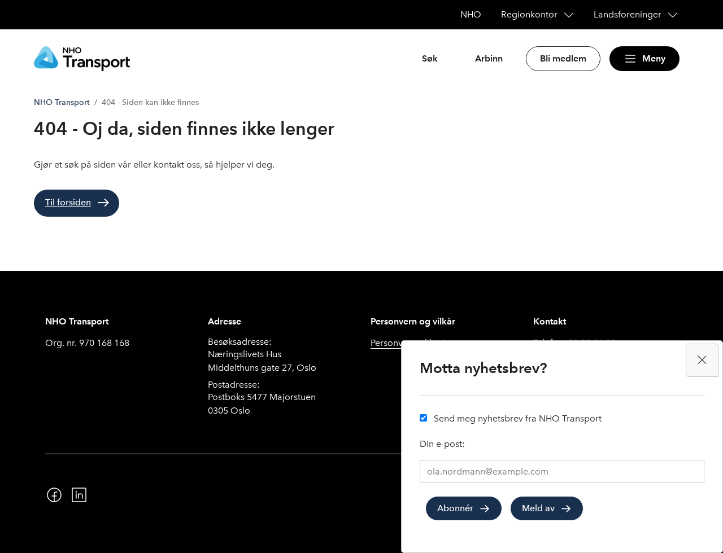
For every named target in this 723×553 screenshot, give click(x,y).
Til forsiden (68, 202)
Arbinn (489, 58)
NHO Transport (62, 102)
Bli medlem (563, 58)
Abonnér (455, 508)
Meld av (538, 508)
